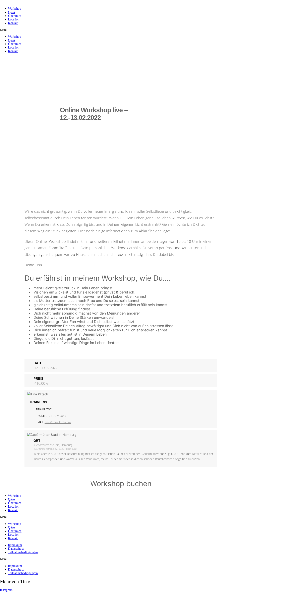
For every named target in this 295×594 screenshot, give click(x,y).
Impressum (15, 545)
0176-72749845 (56, 416)
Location (13, 19)
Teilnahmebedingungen (23, 552)
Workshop (14, 8)
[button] (147, 30)
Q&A (11, 12)
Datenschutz (16, 548)
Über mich (14, 15)
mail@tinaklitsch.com (58, 422)
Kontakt (13, 23)
